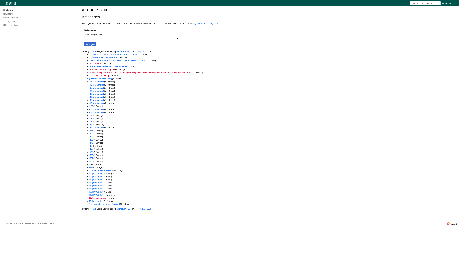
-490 (91, 149)
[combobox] (132, 39)
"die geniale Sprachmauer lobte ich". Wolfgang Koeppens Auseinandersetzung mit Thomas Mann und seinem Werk (141, 72)
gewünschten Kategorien (206, 23)
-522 (91, 152)
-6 (90, 164)
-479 (91, 143)
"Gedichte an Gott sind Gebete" (103, 57)
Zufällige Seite (9, 21)
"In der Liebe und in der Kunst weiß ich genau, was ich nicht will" (118, 60)
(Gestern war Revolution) (100, 78)
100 (138, 51)
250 (143, 51)
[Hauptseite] (21, 3)
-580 (91, 161)
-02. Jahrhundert (96, 84)
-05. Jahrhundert (96, 94)
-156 (91, 115)
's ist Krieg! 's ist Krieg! (99, 75)
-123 (91, 106)
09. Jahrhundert (96, 201)
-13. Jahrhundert (96, 109)
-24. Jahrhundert (96, 127)
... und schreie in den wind (101, 170)
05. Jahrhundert (96, 185)
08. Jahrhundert (96, 195)
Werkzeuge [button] (102, 9)
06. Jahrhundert (96, 188)
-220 (91, 124)
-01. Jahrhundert (96, 81)
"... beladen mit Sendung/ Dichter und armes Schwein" (113, 54)
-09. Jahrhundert (96, 103)
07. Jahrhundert (96, 192)
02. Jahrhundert (96, 176)
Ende (93, 51)
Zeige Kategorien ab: (93, 34)
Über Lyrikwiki (27, 223)
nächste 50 (121, 51)
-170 (91, 118)
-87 (90, 167)
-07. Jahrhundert (96, 100)
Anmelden (446, 3)
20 (129, 51)
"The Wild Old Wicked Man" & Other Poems (108, 66)
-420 (91, 136)
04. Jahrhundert (96, 182)
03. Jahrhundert (96, 179)
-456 (91, 140)
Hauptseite (8, 14)
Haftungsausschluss (46, 223)
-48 (90, 146)
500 (148, 51)
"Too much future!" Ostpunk (102, 69)
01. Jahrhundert (96, 173)
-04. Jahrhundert (96, 91)
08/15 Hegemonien (97, 198)
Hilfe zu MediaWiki (11, 25)
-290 (91, 133)
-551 (91, 158)
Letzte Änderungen (12, 17)
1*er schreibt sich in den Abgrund (104, 204)
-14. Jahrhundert (96, 112)
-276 (91, 130)
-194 (91, 121)
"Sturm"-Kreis (95, 63)
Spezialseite (87, 9)
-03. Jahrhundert (96, 88)
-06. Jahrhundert (96, 97)
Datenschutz (11, 223)
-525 (91, 155)
